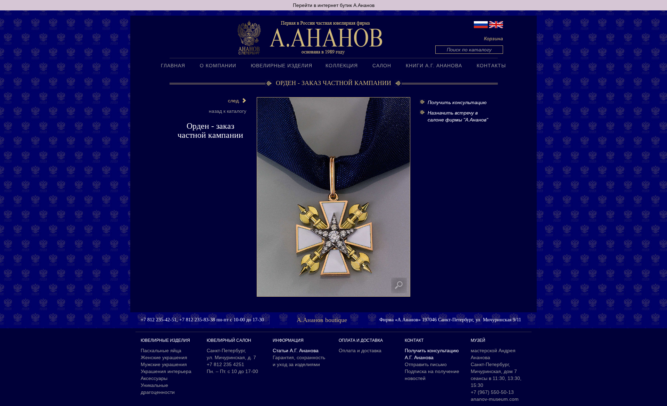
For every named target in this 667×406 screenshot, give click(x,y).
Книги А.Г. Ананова (434, 65)
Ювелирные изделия (281, 65)
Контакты (491, 65)
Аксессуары (154, 378)
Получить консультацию (457, 102)
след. (234, 100)
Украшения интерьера (166, 371)
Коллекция (342, 65)
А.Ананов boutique (322, 319)
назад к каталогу (227, 111)
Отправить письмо (426, 364)
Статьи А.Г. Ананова (296, 350)
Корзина (493, 38)
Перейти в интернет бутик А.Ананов (333, 5)
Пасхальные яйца (161, 350)
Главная (173, 65)
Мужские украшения (164, 364)
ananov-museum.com (495, 399)
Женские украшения (164, 357)
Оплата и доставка (360, 350)
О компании (218, 65)
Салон (381, 65)
